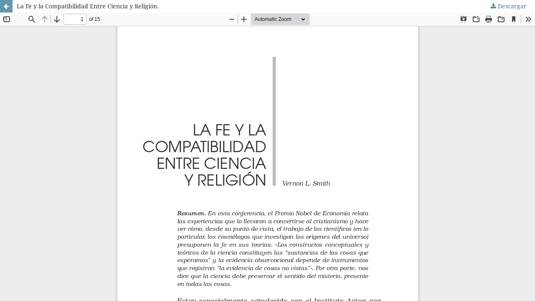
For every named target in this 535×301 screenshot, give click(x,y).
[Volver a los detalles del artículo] (6, 6)
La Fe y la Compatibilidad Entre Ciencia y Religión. (88, 6)
